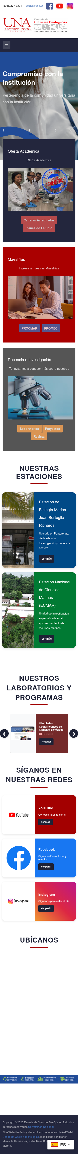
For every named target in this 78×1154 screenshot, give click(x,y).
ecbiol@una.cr (34, 5)
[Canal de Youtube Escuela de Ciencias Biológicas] (59, 5)
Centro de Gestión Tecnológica (21, 1136)
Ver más (47, 558)
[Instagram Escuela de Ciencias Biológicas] (70, 5)
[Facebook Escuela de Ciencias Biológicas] (49, 5)
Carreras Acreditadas (39, 220)
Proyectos (52, 428)
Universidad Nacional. (41, 1126)
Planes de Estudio (39, 228)
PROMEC (50, 328)
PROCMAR (29, 328)
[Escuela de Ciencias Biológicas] (35, 25)
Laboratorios (29, 428)
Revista (39, 436)
